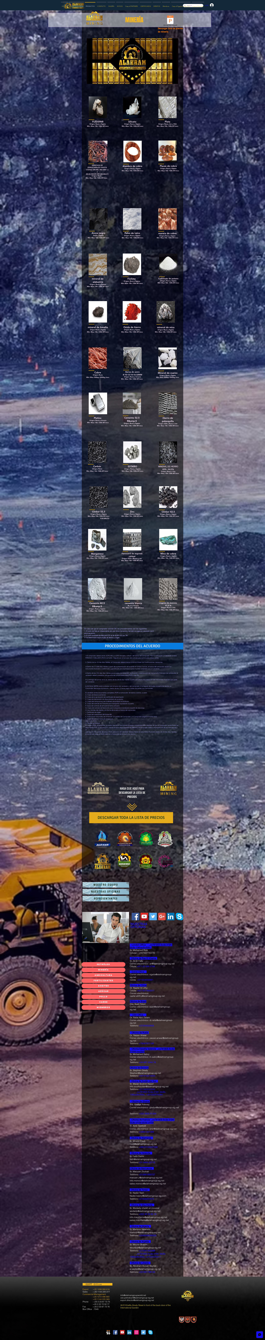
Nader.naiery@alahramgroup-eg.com (148, 1195)
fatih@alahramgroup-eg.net (143, 1159)
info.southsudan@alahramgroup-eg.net (149, 1086)
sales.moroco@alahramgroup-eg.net (148, 1183)
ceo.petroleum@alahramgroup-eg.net (137, 1297)
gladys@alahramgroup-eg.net (164, 1107)
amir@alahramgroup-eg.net (162, 1128)
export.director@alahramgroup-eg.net (137, 1300)
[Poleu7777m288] (162, 916)
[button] (175, 81)
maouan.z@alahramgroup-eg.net (146, 1177)
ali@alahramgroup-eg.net (162, 963)
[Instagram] (136, 1332)
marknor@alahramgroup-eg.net (145, 1232)
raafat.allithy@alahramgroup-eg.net (147, 996)
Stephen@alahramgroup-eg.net (145, 1073)
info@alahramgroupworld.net (133, 1295)
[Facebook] (135, 916)
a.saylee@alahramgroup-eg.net (145, 1269)
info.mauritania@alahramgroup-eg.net (148, 1217)
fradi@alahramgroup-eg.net (143, 1144)
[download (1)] (179, 916)
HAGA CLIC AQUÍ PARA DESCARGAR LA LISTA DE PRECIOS (132, 792)
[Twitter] (153, 916)
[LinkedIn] (129, 1332)
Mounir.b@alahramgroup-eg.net (145, 1247)
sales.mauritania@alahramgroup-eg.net (149, 1220)
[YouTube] (144, 916)
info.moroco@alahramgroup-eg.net (147, 1180)
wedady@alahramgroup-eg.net (145, 1211)
